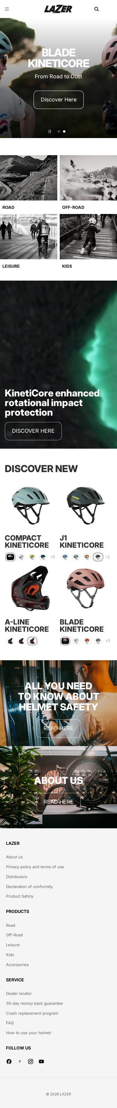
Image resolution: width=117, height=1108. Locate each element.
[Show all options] (52, 557)
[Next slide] (110, 78)
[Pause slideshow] (50, 131)
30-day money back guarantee (34, 1003)
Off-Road (14, 934)
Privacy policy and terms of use (35, 866)
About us (14, 856)
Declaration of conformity (29, 886)
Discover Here (58, 99)
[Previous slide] (7, 78)
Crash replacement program (32, 1013)
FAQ (10, 1022)
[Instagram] (31, 1061)
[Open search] (96, 9)
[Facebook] (9, 1061)
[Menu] (7, 9)
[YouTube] (41, 1061)
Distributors (16, 876)
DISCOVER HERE (33, 431)
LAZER (65, 1094)
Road (10, 925)
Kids (10, 954)
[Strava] (20, 1061)
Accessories (17, 964)
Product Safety (19, 896)
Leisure (13, 944)
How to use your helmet (28, 1032)
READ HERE (59, 728)
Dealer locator (19, 993)
